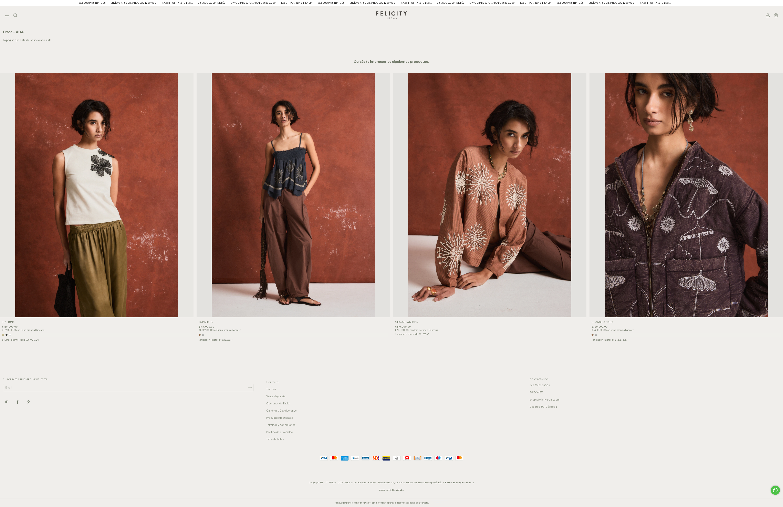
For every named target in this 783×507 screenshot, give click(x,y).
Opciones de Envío (278, 403)
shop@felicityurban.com (545, 399)
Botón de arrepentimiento (459, 482)
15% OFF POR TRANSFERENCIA (89, 3)
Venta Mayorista (275, 396)
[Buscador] (15, 15)
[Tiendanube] (391, 490)
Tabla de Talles (275, 439)
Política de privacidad (279, 432)
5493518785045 (540, 385)
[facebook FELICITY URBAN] (18, 401)
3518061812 (536, 392)
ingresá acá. (435, 482)
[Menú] (7, 15)
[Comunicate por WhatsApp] (775, 490)
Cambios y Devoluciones (281, 410)
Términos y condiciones (280, 424)
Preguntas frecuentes (279, 417)
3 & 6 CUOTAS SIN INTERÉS (124, 3)
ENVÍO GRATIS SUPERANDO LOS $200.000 (46, 3)
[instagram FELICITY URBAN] (7, 401)
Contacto (272, 382)
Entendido (440, 503)
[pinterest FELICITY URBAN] (28, 401)
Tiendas (271, 389)
